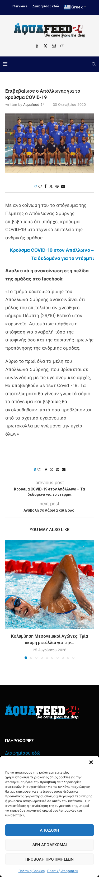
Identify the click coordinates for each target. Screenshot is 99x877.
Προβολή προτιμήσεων (49, 859)
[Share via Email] (63, 186)
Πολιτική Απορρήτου (62, 871)
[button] (91, 762)
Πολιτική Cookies (31, 871)
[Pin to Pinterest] (57, 186)
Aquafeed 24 (34, 104)
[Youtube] (62, 46)
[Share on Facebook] (45, 186)
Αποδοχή (49, 830)
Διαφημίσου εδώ (45, 6)
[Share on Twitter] (51, 186)
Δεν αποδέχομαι (49, 844)
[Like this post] (40, 186)
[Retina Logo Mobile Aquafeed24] (42, 711)
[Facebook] (37, 46)
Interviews (19, 6)
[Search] (93, 64)
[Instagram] (54, 46)
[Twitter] (45, 46)
